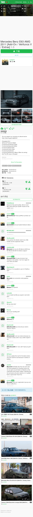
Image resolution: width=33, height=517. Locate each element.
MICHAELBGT (10, 230)
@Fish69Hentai (11, 215)
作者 (13, 213)
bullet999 (9, 293)
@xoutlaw (9, 382)
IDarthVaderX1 (10, 267)
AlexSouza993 (10, 238)
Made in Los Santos (6, 512)
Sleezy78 (9, 302)
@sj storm (9, 249)
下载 (5, 129)
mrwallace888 (10, 247)
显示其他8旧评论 (16, 199)
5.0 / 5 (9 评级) (3, 132)
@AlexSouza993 (11, 327)
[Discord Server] (14, 61)
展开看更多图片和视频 (17, 124)
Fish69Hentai (10, 203)
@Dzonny (9, 319)
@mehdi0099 (10, 225)
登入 (9, 390)
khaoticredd (10, 325)
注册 (12, 390)
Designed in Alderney (6, 510)
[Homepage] (10, 61)
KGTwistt (9, 354)
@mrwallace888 (11, 258)
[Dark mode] (28, 2)
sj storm (12, 60)
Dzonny (9, 310)
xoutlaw (9, 365)
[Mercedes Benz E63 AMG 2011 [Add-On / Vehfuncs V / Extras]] (16, 99)
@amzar (9, 287)
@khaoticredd (10, 336)
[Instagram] (12, 61)
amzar (8, 276)
